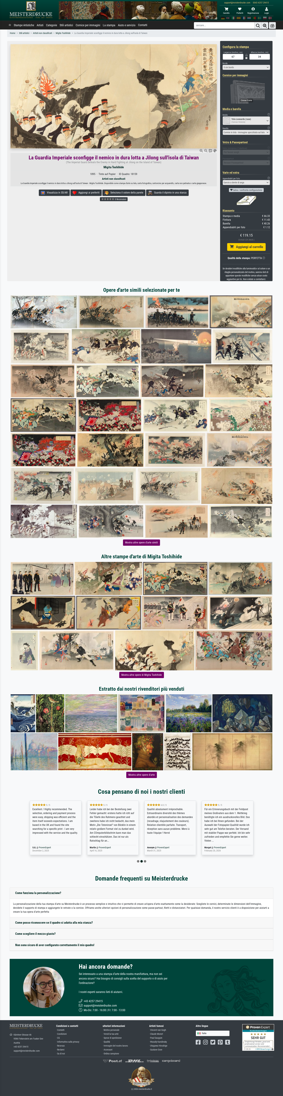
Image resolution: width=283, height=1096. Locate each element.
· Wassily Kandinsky (158, 1041)
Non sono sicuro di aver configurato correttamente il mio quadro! (54, 945)
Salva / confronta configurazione (247, 190)
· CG (58, 1038)
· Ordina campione (111, 1053)
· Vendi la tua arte (111, 1034)
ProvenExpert (50, 847)
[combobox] (246, 67)
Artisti (40, 25)
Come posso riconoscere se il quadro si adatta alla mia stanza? (54, 922)
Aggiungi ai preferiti (88, 192)
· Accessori (107, 1049)
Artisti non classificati (42, 33)
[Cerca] (258, 25)
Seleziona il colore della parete (125, 192)
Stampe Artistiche (24, 25)
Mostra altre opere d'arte (141, 774)
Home (12, 33)
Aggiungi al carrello (248, 247)
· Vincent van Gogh (157, 1030)
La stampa (109, 25)
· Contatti (60, 1030)
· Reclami (60, 1049)
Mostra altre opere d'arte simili (141, 542)
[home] (9, 25)
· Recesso (60, 1045)
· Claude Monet (156, 1034)
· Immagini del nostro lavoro (115, 1045)
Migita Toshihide (63, 33)
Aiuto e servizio (126, 25)
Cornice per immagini (88, 25)
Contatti (142, 25)
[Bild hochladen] (272, 25)
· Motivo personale (111, 1030)
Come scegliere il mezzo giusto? (35, 934)
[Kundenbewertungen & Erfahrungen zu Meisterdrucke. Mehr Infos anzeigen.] (258, 1037)
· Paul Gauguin (155, 1038)
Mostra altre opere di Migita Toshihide (141, 674)
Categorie (51, 25)
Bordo (225, 63)
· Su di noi (60, 1053)
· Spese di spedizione (112, 1038)
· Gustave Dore (155, 1049)
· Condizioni (61, 1034)
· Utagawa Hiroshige (158, 1045)
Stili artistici (66, 25)
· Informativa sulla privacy (67, 1041)
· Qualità (106, 1041)
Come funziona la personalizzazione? (38, 893)
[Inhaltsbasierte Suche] (264, 25)
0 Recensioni (120, 199)
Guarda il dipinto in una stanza (169, 192)
